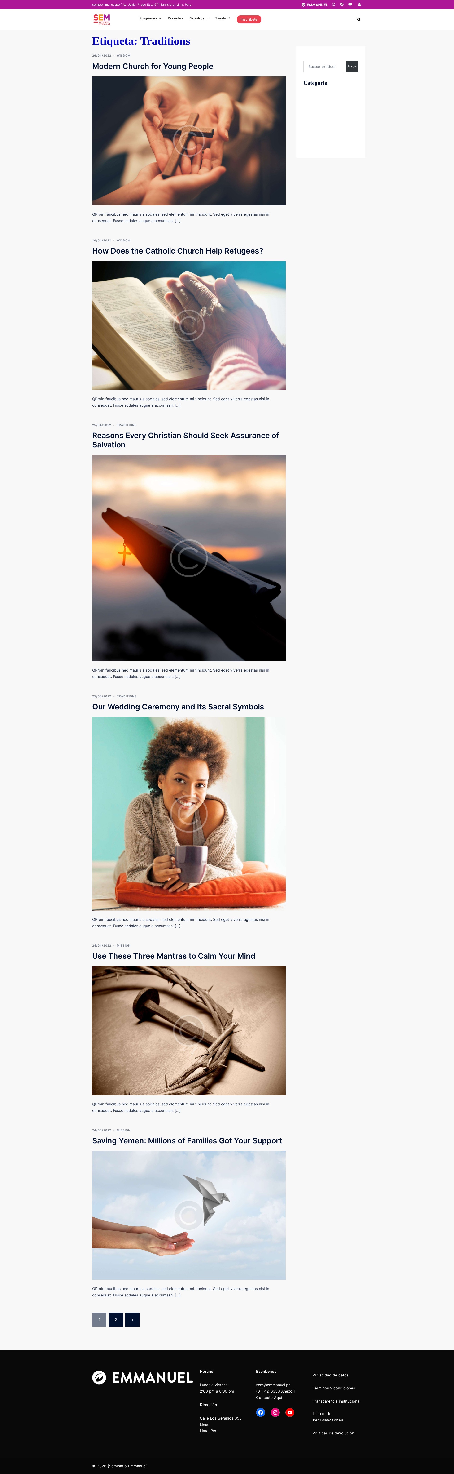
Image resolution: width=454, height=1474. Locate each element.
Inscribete (249, 19)
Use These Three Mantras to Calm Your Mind (173, 956)
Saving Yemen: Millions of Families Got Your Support (187, 1140)
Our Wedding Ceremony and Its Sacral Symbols (178, 706)
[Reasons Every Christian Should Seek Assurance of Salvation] (189, 557)
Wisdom (124, 55)
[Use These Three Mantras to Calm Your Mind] (189, 1030)
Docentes (175, 18)
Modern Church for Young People (152, 66)
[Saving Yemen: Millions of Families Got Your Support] (189, 1215)
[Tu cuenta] (360, 4)
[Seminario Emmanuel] (101, 19)
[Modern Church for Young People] (189, 140)
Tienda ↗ (222, 18)
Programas (148, 18)
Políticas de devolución (333, 1433)
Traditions (127, 425)
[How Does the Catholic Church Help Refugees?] (189, 325)
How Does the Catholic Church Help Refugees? (177, 250)
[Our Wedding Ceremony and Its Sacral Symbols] (189, 813)
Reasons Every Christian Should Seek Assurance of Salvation (185, 440)
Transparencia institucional (337, 1401)
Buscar (309, 56)
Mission (124, 945)
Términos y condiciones (334, 1388)
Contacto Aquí (269, 1397)
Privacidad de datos (331, 1375)
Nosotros (197, 18)
